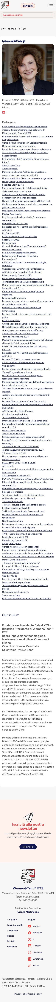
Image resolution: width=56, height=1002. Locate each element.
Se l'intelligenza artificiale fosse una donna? (23, 511)
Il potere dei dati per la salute (16, 508)
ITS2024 (6, 349)
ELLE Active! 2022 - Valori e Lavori (18, 462)
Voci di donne (8, 366)
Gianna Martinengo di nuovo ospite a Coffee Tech (26, 201)
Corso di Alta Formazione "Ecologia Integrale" (24, 246)
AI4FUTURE (8, 466)
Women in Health (10, 572)
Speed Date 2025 (10, 239)
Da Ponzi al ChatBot (11, 249)
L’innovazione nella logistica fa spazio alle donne (25, 569)
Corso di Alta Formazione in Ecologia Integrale (24, 143)
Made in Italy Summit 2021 (15, 540)
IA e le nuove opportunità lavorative (19, 252)
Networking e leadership (14, 430)
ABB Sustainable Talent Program (17, 411)
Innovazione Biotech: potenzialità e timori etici (24, 420)
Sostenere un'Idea (11, 595)
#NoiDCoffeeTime (11, 165)
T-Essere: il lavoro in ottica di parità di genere (24, 504)
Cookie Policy (35, 994)
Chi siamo (12, 919)
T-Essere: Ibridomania (12, 501)
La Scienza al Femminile (14, 298)
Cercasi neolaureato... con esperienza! (20, 547)
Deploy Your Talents (11, 214)
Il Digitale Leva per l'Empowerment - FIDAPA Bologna (28, 556)
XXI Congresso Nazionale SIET (16, 475)
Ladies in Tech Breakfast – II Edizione (20, 256)
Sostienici (28, 6)
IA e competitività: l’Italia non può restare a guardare (27, 178)
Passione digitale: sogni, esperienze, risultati (23, 437)
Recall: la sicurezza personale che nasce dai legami (26, 149)
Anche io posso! (10, 168)
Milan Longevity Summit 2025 (16, 275)
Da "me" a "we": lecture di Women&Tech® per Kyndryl (28, 479)
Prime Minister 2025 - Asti (15, 223)
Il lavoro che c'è (9, 259)
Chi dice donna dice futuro (15, 414)
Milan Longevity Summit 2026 (16, 133)
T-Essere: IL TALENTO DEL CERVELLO (20, 446)
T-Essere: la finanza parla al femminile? (21, 563)
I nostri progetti (15, 925)
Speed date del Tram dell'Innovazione (20, 333)
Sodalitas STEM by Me (13, 185)
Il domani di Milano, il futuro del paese (20, 566)
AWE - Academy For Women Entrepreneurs (23, 362)
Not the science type (12, 521)
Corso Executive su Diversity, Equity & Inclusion (25, 152)
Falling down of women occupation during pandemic (27, 524)
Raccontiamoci (9, 155)
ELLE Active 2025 (10, 233)
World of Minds (9, 576)
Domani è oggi (9, 243)
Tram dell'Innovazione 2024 (15, 336)
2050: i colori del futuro (13, 433)
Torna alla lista (16, 28)
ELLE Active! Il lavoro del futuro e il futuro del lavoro (27, 530)
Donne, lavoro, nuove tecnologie (18, 181)
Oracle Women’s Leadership (15, 592)
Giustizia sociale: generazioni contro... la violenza (25, 324)
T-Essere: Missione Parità (14, 453)
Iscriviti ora (28, 847)
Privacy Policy (21, 994)
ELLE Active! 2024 (11, 320)
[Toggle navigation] (51, 5)
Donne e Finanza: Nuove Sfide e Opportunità (24, 401)
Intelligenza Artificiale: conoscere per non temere (26, 210)
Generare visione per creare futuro (18, 146)
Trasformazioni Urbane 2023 (15, 417)
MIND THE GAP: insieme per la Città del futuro (24, 346)
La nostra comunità (13, 15)
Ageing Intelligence (11, 543)
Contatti (11, 941)
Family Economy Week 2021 (15, 537)
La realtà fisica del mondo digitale (18, 527)
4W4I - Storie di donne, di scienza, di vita (22, 534)
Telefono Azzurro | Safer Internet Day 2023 (23, 450)
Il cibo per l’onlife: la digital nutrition (19, 236)
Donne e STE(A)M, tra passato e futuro (21, 359)
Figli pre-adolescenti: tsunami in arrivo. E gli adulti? (26, 598)
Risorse (10, 936)
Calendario (12, 930)
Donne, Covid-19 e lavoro (14, 559)
